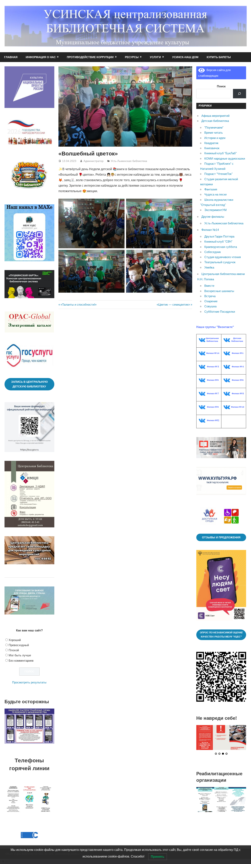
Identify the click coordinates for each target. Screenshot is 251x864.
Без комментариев (21, 660)
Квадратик (211, 143)
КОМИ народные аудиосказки (224, 158)
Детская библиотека (215, 120)
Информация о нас (41, 57)
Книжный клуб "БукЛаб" (220, 153)
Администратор (94, 161)
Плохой (14, 650)
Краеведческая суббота (220, 246)
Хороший (15, 640)
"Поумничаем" (213, 127)
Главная (10, 57)
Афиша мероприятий (215, 115)
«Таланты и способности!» (78, 304)
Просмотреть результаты (29, 682)
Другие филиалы (212, 216)
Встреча (210, 296)
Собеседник (212, 252)
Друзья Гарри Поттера (219, 236)
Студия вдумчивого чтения (222, 257)
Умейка (209, 267)
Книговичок (211, 148)
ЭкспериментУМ (215, 210)
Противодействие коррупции (90, 57)
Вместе (209, 285)
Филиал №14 (210, 229)
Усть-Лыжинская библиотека (129, 161)
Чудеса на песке (215, 194)
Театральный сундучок (220, 262)
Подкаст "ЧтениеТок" (218, 173)
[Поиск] (239, 93)
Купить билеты (219, 57)
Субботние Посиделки (219, 311)
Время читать (213, 132)
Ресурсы (132, 57)
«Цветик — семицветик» (173, 304)
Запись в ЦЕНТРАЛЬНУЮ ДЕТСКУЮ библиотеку (29, 384)
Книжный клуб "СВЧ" (218, 241)
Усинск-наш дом (185, 57)
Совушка (210, 306)
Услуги (155, 57)
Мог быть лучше (20, 655)
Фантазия (210, 189)
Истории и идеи (214, 138)
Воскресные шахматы (219, 291)
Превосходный (19, 645)
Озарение (210, 301)
